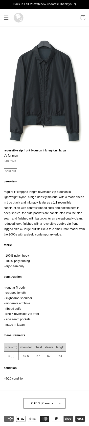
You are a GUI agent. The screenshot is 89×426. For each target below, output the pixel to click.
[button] (6, 17)
